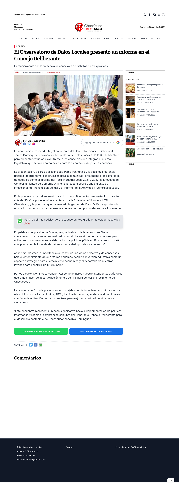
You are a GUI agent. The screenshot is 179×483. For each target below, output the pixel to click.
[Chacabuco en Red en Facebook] (149, 15)
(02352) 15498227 (26, 455)
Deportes (132, 39)
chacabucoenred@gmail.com (31, 459)
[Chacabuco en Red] (89, 27)
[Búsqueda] (145, 15)
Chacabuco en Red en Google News (96, 331)
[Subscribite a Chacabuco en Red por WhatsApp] (163, 14)
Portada (23, 39)
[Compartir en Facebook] (36, 345)
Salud (144, 39)
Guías (106, 39)
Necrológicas (79, 39)
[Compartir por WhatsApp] (40, 345)
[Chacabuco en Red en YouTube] (159, 15)
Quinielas (118, 39)
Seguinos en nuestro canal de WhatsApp (41, 331)
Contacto (70, 447)
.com (54, 72)
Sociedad (95, 39)
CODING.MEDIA (138, 447)
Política (35, 39)
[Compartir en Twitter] (31, 345)
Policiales (48, 39)
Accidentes (63, 39)
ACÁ (27, 223)
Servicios (155, 39)
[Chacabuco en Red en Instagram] (154, 15)
